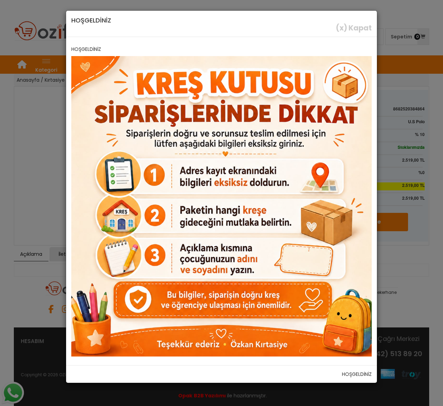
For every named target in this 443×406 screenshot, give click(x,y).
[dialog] (221, 203)
